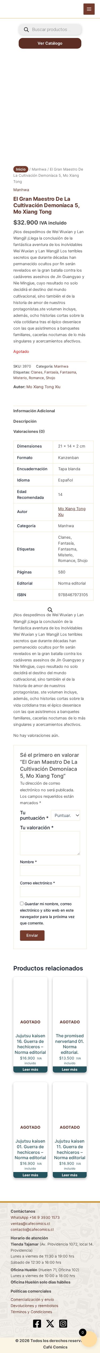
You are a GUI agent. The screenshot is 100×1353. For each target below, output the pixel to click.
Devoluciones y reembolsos (34, 1306)
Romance (36, 378)
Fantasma (68, 372)
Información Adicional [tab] (34, 410)
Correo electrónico (37, 883)
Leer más (30, 1069)
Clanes (36, 372)
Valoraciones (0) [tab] (29, 431)
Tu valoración (37, 827)
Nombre (28, 861)
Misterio (20, 378)
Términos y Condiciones (31, 1312)
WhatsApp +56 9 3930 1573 (35, 1217)
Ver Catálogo (50, 43)
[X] (50, 1323)
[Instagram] (63, 1323)
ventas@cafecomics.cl (30, 1223)
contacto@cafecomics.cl (32, 1229)
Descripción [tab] (25, 421)
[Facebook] (37, 1323)
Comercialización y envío (32, 1299)
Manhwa (39, 169)
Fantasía (51, 372)
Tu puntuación (34, 815)
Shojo (50, 378)
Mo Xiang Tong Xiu (43, 386)
